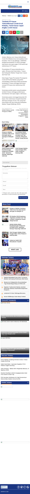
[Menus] (28, 2)
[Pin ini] (14, 32)
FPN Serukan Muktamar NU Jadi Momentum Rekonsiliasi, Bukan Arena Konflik (14, 378)
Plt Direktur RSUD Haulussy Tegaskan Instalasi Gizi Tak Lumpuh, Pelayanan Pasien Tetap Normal (21, 135)
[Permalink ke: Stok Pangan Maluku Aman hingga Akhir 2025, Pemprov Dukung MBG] (21, 143)
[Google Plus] (24, 15)
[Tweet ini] (7, 32)
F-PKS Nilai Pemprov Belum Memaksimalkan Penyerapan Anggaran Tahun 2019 (22, 113)
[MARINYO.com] (15, 6)
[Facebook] (19, 15)
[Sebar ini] (3, 32)
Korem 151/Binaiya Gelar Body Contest (15, 296)
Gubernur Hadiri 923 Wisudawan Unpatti (16, 241)
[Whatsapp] (18, 32)
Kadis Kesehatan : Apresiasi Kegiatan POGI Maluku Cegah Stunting (13, 364)
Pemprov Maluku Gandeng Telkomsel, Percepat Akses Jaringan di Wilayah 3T (8, 135)
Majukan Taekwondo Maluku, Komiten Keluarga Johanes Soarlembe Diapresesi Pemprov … (15, 288)
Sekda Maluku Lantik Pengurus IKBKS (8, 110)
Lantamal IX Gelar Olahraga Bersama (14, 293)
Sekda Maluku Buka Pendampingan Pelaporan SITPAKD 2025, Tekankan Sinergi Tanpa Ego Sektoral (18, 226)
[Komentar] (21, 32)
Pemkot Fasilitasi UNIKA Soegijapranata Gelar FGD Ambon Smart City (14, 373)
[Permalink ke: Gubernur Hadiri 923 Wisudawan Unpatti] (5, 242)
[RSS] (26, 15)
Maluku (8, 29)
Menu (26, 11)
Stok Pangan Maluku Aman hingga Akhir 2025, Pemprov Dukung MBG (18, 234)
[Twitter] (21, 15)
